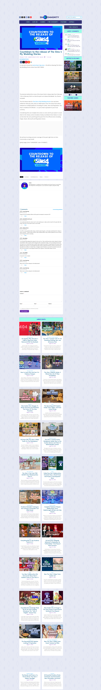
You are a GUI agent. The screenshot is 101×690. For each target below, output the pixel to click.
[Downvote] (22, 216)
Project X (30, 404)
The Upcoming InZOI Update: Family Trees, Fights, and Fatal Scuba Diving (52, 407)
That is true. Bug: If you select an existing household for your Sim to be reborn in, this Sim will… (74, 51)
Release (41, 176)
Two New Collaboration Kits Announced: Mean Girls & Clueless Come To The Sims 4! (30, 575)
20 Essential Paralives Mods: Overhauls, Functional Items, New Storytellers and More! (52, 676)
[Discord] (26, 17)
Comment (22, 293)
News (30, 438)
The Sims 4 (46, 176)
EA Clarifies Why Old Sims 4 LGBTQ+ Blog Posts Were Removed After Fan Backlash (30, 340)
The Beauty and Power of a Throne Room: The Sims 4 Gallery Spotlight (30, 676)
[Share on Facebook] (21, 62)
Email (35, 303)
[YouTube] (31, 17)
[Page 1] (71, 94)
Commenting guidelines (57, 209)
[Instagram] (22, 17)
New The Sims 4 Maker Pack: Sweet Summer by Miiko (52, 642)
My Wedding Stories (24, 59)
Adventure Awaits (52, 438)
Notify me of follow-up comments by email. (30, 308)
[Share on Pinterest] (26, 62)
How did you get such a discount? (74, 54)
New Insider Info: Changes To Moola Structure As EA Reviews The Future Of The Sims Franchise (30, 408)
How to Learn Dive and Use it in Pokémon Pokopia (30, 373)
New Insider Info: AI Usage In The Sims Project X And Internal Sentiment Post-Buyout (52, 609)
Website (50, 303)
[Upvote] (20, 216)
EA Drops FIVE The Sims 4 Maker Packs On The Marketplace (30, 440)
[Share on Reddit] (29, 62)
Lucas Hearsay (26, 211)
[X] (24, 17)
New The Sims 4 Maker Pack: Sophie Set (52, 575)
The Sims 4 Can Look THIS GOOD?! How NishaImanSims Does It (30, 474)
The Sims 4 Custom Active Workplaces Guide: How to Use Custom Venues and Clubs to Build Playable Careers (52, 442)
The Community (30, 471)
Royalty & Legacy (30, 673)
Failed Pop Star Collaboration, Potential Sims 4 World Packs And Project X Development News (52, 475)
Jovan (42, 57)
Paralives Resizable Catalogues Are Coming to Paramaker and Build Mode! (30, 508)
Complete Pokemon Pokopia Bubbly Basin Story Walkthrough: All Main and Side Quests (52, 509)
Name (21, 303)
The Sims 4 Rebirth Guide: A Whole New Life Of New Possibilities (52, 374)
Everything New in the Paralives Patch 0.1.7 (30, 541)
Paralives (52, 673)
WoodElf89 (25, 252)
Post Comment (24, 311)
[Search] (80, 17)
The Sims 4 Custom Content (52, 337)
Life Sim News (30, 505)
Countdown (26, 176)
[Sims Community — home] (49, 17)
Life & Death (52, 370)
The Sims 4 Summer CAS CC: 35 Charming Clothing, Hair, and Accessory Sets (52, 340)
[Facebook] (20, 17)
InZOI (52, 404)
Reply (25, 216)
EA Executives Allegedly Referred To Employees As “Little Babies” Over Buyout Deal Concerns (52, 543)
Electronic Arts (30, 337)
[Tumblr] (28, 17)
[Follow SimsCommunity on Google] (31, 62)
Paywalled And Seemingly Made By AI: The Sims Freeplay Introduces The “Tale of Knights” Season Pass (30, 610)
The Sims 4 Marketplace (52, 640)
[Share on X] (23, 62)
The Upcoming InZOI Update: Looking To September (30, 642)
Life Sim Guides (30, 370)
